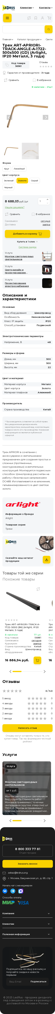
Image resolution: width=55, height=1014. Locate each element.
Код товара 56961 (18, 64)
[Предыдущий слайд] (9, 117)
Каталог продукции (28, 39)
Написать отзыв (27, 728)
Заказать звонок (27, 863)
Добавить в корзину (25, 233)
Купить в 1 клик (26, 241)
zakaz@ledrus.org (18, 872)
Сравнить (14, 80)
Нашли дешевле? (14, 207)
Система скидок (28, 247)
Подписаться (38, 981)
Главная (6, 39)
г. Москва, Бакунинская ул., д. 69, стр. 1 (30, 878)
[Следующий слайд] (45, 117)
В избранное (44, 80)
